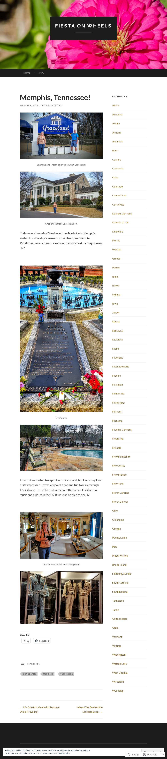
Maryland (117, 357)
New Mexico (119, 474)
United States (119, 618)
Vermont (117, 636)
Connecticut (119, 195)
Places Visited (120, 555)
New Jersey (118, 465)
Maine (115, 348)
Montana (117, 420)
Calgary (116, 159)
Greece (116, 258)
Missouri (117, 411)
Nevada (116, 447)
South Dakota (120, 591)
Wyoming (117, 690)
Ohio (115, 510)
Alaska (116, 123)
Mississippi (118, 402)
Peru (114, 546)
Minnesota (118, 393)
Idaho (115, 276)
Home (26, 73)
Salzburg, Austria (121, 573)
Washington (119, 654)
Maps (41, 73)
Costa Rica (118, 204)
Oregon (116, 528)
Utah (115, 627)
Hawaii (116, 267)
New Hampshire (121, 456)
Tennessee (33, 663)
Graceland (30, 674)
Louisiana (117, 339)
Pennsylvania (119, 537)
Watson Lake (119, 663)
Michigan (117, 384)
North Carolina (120, 492)
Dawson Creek (120, 222)
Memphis (48, 674)
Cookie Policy (64, 753)
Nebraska (117, 438)
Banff (115, 150)
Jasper (116, 312)
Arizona (116, 132)
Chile (115, 177)
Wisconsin (118, 681)
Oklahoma (118, 519)
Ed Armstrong (52, 105)
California (117, 168)
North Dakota (120, 501)
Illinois (116, 285)
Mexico (116, 375)
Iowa (115, 303)
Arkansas (117, 141)
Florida (116, 240)
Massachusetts (120, 366)
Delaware (117, 231)
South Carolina (120, 582)
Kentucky (117, 330)
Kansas (116, 321)
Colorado (117, 186)
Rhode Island (119, 564)
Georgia (116, 249)
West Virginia (120, 672)
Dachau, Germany (122, 213)
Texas (115, 609)
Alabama (117, 114)
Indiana (116, 294)
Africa (115, 105)
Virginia (116, 645)
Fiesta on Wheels (83, 26)
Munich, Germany (122, 429)
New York (117, 483)
